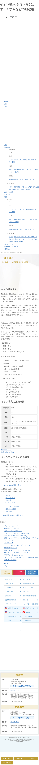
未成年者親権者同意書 (29, 596)
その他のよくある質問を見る (11, 485)
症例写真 (7, 194)
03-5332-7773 (15, 690)
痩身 (16, 179)
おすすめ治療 (8, 192)
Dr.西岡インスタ (29, 608)
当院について (8, 244)
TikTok (9, 620)
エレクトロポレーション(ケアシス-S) (17, 550)
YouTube (27, 612)
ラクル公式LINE (12, 616)
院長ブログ (8, 579)
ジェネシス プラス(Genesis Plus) (15, 536)
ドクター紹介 (9, 587)
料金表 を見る (6, 450)
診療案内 (7, 147)
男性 (30, 187)
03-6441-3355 (15, 722)
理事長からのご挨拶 (28, 583)
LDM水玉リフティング (12, 528)
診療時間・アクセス (11, 247)
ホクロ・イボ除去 (10, 560)
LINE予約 (9, 511)
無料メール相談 (11, 509)
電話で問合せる (7, 572)
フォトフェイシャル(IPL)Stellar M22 (16, 533)
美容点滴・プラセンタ (21, 187)
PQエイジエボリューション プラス (16, 552)
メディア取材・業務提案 (30, 604)
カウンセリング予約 (12, 506)
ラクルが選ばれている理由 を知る (12, 515)
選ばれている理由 (28, 587)
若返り (11, 169)
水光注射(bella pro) (10, 548)
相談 (5, 104)
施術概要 (21, 273)
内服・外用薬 (25, 189)
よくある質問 (21, 282)
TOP (5, 145)
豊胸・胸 (12, 179)
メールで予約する (19, 572)
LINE (6, 101)
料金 (5, 197)
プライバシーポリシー (11, 604)
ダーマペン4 (8, 543)
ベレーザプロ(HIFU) (11, 526)
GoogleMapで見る (23, 686)
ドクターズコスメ (15, 189)
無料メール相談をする (32, 572)
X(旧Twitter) (28, 616)
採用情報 (7, 249)
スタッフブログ (27, 579)
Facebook (28, 620)
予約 (5, 106)
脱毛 (23, 169)
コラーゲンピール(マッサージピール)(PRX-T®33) (21, 557)
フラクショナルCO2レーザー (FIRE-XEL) (18, 545)
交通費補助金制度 (10, 600)
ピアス (11, 187)
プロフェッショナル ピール (13, 555)
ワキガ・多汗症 (24, 179)
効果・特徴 (21, 269)
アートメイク (29, 169)
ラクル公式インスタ (13, 612)
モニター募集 (9, 592)
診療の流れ (26, 600)
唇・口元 (31, 160)
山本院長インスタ (12, 608)
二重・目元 (22, 160)
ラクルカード (27, 592)
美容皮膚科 (17, 169)
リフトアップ (13, 160)
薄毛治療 (36, 187)
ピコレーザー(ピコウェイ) (13, 531)
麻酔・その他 (18, 241)
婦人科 (32, 179)
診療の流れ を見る (7, 452)
